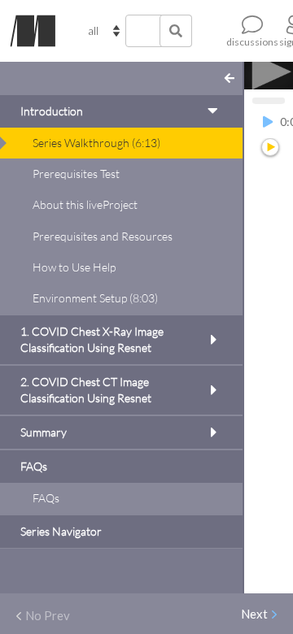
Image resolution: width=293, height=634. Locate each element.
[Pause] (268, 122)
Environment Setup (95, 298)
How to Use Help (74, 267)
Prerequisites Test (76, 173)
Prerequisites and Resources (103, 236)
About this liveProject (85, 204)
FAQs (46, 498)
